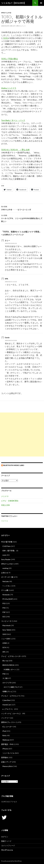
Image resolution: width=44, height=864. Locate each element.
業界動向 (4, 757)
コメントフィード (8, 845)
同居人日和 (5, 505)
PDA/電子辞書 (6, 542)
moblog (5, 568)
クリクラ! (5, 496)
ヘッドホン (6, 586)
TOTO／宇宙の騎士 (9, 58)
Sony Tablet (6, 630)
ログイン (4, 837)
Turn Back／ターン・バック (13, 120)
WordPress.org (7, 850)
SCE (4, 617)
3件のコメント (21, 26)
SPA (6, 279)
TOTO (5, 38)
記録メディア (6, 762)
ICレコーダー (7, 727)
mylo (4, 555)
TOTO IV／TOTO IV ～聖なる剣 (15, 149)
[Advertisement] (22, 434)
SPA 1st (12, 26)
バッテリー (5, 718)
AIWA (4, 643)
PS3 (3, 603)
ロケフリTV (6, 683)
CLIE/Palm (6, 546)
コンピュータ (6, 621)
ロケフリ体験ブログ (11, 687)
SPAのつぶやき (6, 13)
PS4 (3, 608)
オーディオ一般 (7, 577)
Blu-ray (5, 661)
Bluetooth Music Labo (13, 465)
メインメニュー (41, 3)
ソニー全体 (5, 639)
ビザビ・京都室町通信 (9, 501)
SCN (4, 647)
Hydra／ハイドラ (8, 88)
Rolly (4, 735)
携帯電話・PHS (7, 744)
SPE (3, 652)
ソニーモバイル (8, 753)
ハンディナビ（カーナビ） (11, 713)
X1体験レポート (10, 669)
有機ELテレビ (7, 691)
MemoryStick (7, 766)
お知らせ (4, 573)
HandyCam (6, 705)
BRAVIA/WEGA (8, 665)
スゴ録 (5, 678)
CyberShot (6, 700)
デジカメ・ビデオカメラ (10, 696)
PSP (4, 612)
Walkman (6, 740)
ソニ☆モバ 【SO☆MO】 (13, 3)
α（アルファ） (8, 709)
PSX (4, 674)
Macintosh (6, 625)
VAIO (4, 634)
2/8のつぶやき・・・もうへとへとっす (16, 208)
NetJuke (5, 581)
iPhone (5, 749)
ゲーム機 (4, 590)
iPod (4, 731)
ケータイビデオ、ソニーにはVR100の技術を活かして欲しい (21, 218)
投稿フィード (6, 841)
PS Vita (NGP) (7, 599)
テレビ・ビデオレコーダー (11, 656)
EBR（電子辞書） (9, 551)
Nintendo (6, 595)
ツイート (4, 521)
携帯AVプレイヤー (8, 722)
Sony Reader (6, 559)
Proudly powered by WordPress (11, 861)
